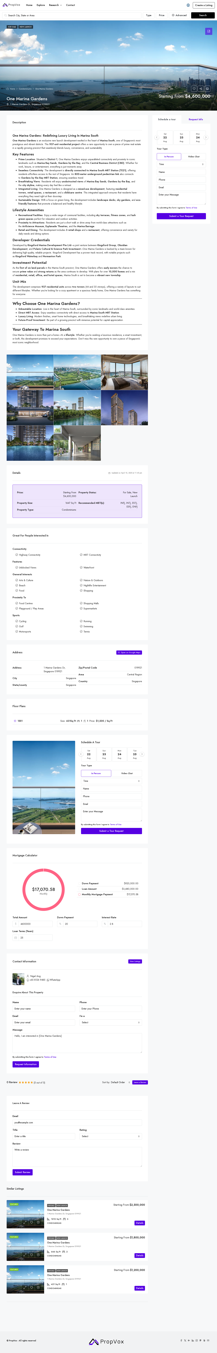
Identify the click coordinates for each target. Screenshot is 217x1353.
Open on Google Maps (130, 652)
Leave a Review (140, 1082)
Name (16, 1002)
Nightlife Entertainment (95, 585)
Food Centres (26, 603)
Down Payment (65, 917)
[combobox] (111, 781)
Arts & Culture (26, 580)
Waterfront (89, 567)
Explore (41, 5)
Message (17, 1030)
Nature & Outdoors (93, 580)
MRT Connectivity (92, 555)
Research (54, 5)
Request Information (26, 1064)
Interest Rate (109, 917)
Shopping (88, 590)
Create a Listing (203, 5)
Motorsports (25, 631)
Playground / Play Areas (31, 608)
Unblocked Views (27, 567)
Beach (22, 585)
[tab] (208, 31)
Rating (83, 1130)
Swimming (88, 626)
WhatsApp (55, 980)
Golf (21, 626)
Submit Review (22, 1172)
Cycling (22, 621)
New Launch (62, 1205)
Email (15, 1016)
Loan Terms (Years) (23, 931)
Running (88, 621)
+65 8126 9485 (37, 980)
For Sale (51, 1205)
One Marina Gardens (58, 1210)
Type (148, 15)
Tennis (87, 631)
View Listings (135, 961)
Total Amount (20, 917)
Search (203, 15)
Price (161, 15)
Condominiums (25, 88)
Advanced (181, 15)
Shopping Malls (91, 603)
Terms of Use (115, 824)
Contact (70, 5)
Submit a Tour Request (111, 831)
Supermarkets (90, 608)
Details (139, 1223)
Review (17, 1143)
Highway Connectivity (29, 555)
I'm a (82, 1016)
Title (15, 1130)
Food (21, 590)
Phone (83, 1002)
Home (29, 5)
